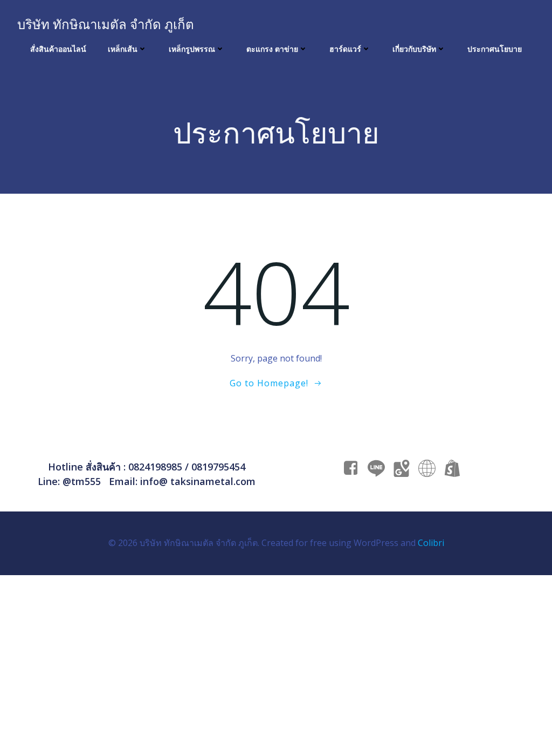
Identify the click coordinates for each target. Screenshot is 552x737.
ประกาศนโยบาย (494, 49)
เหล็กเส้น (122, 49)
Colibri (431, 543)
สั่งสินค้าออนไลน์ (58, 49)
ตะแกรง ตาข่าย (272, 49)
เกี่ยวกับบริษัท (414, 49)
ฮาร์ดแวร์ (345, 49)
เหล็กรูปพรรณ (192, 49)
